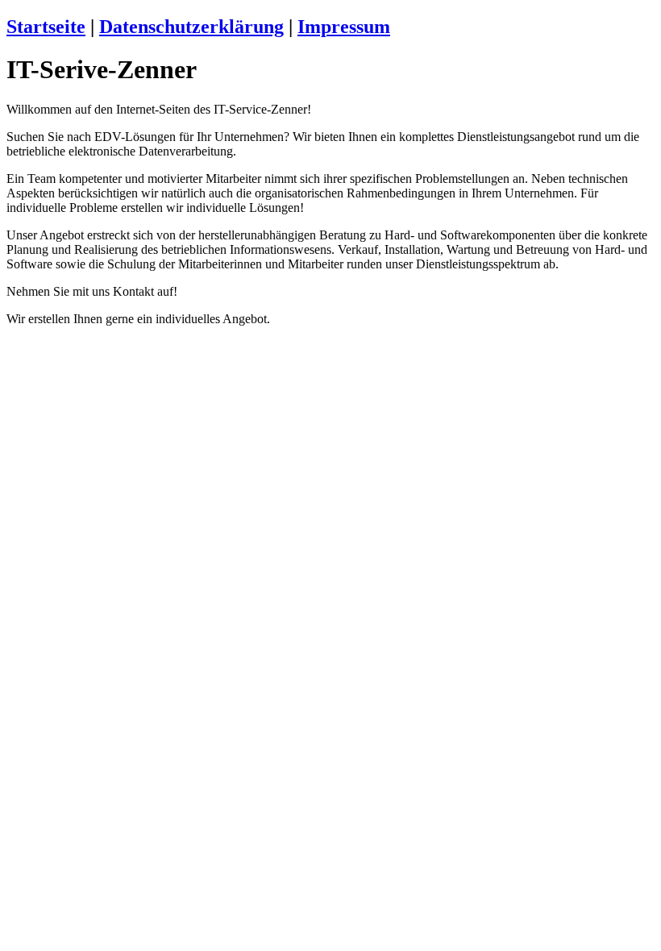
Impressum (343, 26)
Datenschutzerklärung (191, 26)
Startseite (45, 26)
